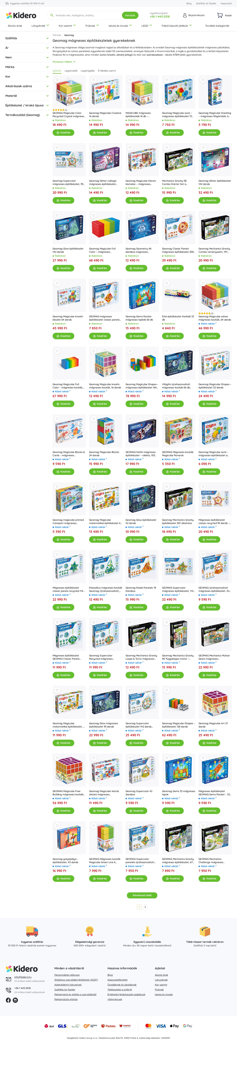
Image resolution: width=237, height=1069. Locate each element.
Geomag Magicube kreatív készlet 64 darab (68, 318)
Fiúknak (90, 25)
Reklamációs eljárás (66, 999)
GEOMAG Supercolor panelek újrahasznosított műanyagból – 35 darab (140, 860)
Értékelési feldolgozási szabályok (126, 994)
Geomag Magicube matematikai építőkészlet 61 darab (105, 521)
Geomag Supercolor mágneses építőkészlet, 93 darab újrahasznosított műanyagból (68, 182)
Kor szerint (65, 25)
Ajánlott (57, 70)
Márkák (57, 35)
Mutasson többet (62, 61)
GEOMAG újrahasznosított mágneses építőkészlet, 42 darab (214, 589)
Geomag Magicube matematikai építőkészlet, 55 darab (69, 725)
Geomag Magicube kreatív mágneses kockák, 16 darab (105, 386)
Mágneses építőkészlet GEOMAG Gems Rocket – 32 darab (214, 793)
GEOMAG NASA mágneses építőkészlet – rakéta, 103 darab (141, 453)
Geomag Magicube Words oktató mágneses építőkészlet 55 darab (104, 793)
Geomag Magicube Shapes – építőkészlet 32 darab (215, 386)
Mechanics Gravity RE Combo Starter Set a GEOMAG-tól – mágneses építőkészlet (176, 182)
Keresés (130, 15)
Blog (189, 3)
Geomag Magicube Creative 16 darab (105, 114)
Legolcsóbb (71, 70)
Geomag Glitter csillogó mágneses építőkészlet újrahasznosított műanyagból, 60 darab (102, 182)
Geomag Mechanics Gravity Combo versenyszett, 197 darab (214, 250)
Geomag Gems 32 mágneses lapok (178, 793)
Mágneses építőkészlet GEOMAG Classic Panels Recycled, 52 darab (66, 657)
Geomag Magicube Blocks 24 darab (104, 453)
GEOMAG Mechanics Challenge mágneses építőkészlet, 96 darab (211, 860)
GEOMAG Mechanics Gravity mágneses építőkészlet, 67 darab (178, 860)
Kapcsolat (226, 3)
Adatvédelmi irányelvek (68, 984)
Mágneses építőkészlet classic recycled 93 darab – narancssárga (214, 521)
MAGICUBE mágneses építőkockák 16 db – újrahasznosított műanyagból (138, 114)
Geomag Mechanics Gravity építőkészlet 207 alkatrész (178, 521)
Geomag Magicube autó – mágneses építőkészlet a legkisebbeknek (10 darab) (214, 453)
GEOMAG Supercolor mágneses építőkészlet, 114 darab (178, 589)
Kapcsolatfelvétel (118, 979)
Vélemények (115, 999)
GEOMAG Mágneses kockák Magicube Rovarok (177, 453)
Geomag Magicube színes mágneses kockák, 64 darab (215, 318)
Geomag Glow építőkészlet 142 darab (68, 250)
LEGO (145, 25)
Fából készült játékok (175, 25)
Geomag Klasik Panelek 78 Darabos (141, 589)
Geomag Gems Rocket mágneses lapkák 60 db (139, 318)
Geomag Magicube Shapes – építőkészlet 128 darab (178, 725)
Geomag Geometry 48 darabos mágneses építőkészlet (138, 250)
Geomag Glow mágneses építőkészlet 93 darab (103, 725)
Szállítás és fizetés (206, 3)
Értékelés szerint (107, 70)
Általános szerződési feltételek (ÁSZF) (76, 979)
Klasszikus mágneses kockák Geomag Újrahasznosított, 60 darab (105, 589)
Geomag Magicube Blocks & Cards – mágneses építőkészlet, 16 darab (69, 453)
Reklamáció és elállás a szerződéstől (75, 994)
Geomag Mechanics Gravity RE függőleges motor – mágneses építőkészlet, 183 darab (178, 657)
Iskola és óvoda (118, 25)
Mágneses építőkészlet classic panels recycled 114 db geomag (68, 589)
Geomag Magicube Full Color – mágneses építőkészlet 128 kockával (103, 250)
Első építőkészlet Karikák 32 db (178, 318)
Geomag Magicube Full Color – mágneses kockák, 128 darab (68, 386)
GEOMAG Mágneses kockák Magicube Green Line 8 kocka (104, 860)
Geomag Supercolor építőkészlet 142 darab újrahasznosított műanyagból (138, 725)
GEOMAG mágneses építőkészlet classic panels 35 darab (104, 318)
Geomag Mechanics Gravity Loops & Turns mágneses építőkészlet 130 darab (141, 657)
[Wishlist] (57, 80)
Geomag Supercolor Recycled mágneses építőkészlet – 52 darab (102, 657)
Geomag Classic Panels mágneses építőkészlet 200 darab (178, 250)
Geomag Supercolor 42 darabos (139, 793)
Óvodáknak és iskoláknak (122, 984)
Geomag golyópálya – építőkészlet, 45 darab (65, 860)
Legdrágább (88, 70)
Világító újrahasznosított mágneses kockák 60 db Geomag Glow (176, 386)
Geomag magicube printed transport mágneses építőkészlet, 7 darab (68, 521)
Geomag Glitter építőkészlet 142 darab (215, 182)
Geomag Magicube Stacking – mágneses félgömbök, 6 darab (215, 114)
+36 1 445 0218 (160, 16)
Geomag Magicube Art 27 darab (213, 725)
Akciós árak (15, 25)
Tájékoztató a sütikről (120, 989)
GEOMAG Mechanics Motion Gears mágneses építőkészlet (214, 657)
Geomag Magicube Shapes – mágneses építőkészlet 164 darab (142, 386)
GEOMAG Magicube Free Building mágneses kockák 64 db (68, 793)
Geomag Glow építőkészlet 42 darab (141, 521)
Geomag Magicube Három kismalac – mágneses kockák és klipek (141, 182)
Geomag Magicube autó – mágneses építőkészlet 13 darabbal (177, 114)
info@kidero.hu (23, 977)
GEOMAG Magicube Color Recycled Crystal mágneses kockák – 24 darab (69, 114)
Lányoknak (38, 25)
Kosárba (65, 132)
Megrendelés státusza (66, 974)
